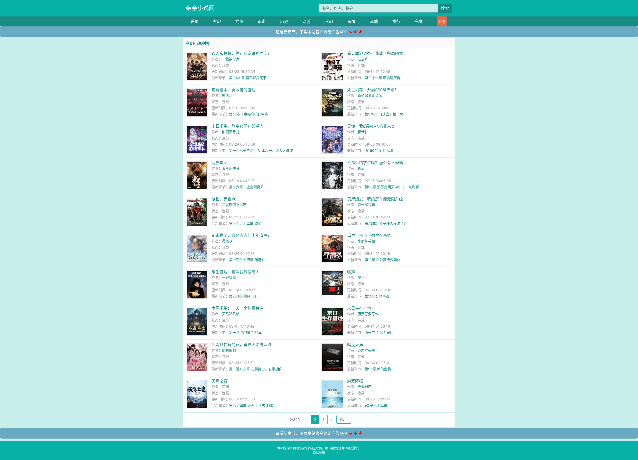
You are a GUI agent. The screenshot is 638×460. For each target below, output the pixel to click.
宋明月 (227, 95)
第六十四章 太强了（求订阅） (252, 405)
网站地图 (319, 453)
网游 (307, 21)
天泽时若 (365, 386)
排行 (396, 21)
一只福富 (229, 277)
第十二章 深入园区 (379, 332)
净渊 (225, 386)
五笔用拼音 (230, 168)
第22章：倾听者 (377, 296)
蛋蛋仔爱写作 (368, 314)
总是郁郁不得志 (234, 204)
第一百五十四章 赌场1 (246, 260)
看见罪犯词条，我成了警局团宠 (375, 53)
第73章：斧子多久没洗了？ (386, 223)
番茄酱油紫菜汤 (370, 95)
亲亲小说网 (200, 7)
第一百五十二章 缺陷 (245, 223)
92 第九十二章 (376, 405)
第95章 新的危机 (378, 369)
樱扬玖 (227, 241)
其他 (374, 21)
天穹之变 (220, 380)
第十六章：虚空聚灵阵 (246, 187)
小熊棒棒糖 (366, 241)
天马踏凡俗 (230, 314)
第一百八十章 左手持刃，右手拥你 (255, 369)
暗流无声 (355, 344)
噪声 (351, 271)
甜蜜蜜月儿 (230, 132)
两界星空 (220, 162)
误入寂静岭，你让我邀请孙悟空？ (241, 53)
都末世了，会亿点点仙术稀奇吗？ (241, 235)
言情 (351, 21)
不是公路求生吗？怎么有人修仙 (375, 162)
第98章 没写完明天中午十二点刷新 (392, 187)
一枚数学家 (230, 59)
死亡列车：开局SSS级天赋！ (373, 89)
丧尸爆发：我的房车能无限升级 (375, 198)
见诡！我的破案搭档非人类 (371, 126)
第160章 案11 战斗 (379, 150)
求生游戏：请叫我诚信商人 (235, 271)
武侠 (239, 21)
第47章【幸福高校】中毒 (248, 114)
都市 (262, 21)
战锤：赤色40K (225, 198)
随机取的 (229, 350)
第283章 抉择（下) (244, 296)
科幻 (329, 21)
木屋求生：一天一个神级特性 (237, 308)
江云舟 (363, 59)
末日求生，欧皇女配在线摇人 (237, 126)
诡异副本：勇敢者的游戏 (233, 89)
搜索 (445, 8)
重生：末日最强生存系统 (369, 235)
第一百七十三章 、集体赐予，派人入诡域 (261, 150)
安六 (361, 277)
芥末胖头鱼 (366, 350)
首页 (195, 21)
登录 (442, 21)
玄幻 (217, 21)
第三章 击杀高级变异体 (382, 260)
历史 (284, 21)
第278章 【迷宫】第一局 (384, 114)
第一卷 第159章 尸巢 (245, 332)
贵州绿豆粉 (366, 204)
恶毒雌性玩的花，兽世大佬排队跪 (241, 344)
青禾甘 (363, 132)
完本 (419, 21)
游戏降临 (355, 380)
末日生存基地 (359, 308)
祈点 (361, 168)
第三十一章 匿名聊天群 (382, 78)
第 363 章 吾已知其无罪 (248, 78)
